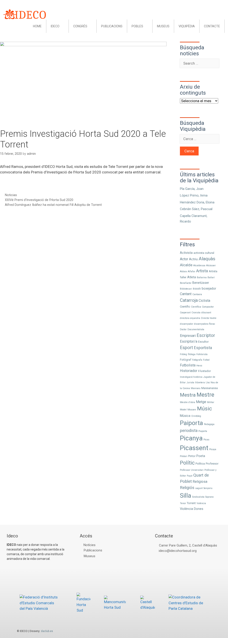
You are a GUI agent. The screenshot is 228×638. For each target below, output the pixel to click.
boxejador (209, 288)
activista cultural (203, 252)
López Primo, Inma (194, 195)
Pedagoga (209, 424)
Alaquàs (207, 258)
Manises (195, 388)
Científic (185, 306)
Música (185, 416)
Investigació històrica (191, 377)
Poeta (200, 456)
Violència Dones (191, 509)
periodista (188, 430)
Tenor (183, 503)
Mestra (188, 395)
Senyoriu (208, 488)
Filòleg (183, 354)
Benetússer (200, 283)
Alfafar (191, 271)
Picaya (212, 449)
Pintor (191, 456)
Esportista (203, 347)
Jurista (190, 382)
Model (183, 409)
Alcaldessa (199, 265)
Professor (212, 463)
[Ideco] (24, 14)
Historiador (188, 371)
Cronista (195, 312)
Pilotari (183, 456)
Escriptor (206, 335)
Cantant (185, 294)
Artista (202, 270)
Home (37, 26)
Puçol (189, 475)
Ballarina (202, 277)
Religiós (187, 487)
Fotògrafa (197, 359)
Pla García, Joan (192, 189)
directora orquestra (190, 318)
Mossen (191, 409)
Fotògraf (185, 359)
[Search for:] (199, 63)
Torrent (191, 503)
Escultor (203, 341)
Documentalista (195, 329)
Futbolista (187, 365)
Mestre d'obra (187, 402)
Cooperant (185, 312)
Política (200, 463)
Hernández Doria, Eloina (197, 202)
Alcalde (186, 265)
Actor (184, 259)
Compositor (208, 306)
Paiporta (191, 423)
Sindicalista (198, 496)
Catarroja (189, 300)
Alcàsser (211, 265)
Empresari (188, 336)
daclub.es (47, 631)
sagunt (199, 488)
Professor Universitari (192, 470)
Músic (204, 408)
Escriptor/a (188, 341)
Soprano (209, 496)
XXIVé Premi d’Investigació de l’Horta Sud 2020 (39, 200)
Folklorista (202, 354)
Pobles (137, 26)
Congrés (80, 26)
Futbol (206, 359)
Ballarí (211, 277)
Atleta (191, 277)
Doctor (183, 329)
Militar (210, 402)
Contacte (212, 26)
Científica (196, 306)
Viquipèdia (187, 26)
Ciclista (204, 300)
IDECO (55, 26)
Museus (163, 26)
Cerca (189, 151)
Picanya (191, 438)
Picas (206, 439)
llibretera (200, 382)
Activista (186, 253)
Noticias (11, 195)
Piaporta (202, 431)
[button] (64, 26)
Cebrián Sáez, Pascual (196, 209)
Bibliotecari (186, 288)
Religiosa (200, 481)
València (201, 503)
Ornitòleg (196, 416)
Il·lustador (204, 371)
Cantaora (197, 294)
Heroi (199, 365)
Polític (187, 463)
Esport (186, 347)
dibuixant (206, 312)
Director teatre (208, 318)
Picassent (194, 448)
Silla (185, 495)
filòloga (191, 354)
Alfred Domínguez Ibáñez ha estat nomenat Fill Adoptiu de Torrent (53, 205)
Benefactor (185, 283)
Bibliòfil (197, 288)
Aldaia (183, 271)
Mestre (205, 395)
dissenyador (186, 323)
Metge (201, 402)
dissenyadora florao (204, 323)
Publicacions (111, 26)
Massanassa (209, 388)
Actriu (193, 259)
